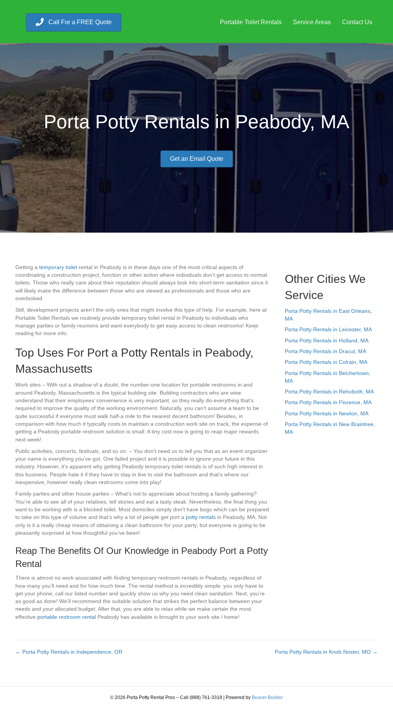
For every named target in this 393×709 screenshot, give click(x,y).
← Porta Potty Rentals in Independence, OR (68, 652)
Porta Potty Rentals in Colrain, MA (326, 362)
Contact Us (357, 22)
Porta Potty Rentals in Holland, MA (326, 340)
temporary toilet (58, 267)
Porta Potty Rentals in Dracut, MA (325, 351)
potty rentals (201, 517)
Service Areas (312, 22)
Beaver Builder (267, 697)
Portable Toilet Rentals (251, 22)
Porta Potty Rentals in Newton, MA (326, 413)
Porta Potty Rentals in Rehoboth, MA (329, 391)
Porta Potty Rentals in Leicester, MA (328, 329)
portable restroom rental (66, 617)
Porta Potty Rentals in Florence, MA (328, 402)
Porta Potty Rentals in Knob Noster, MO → (326, 652)
